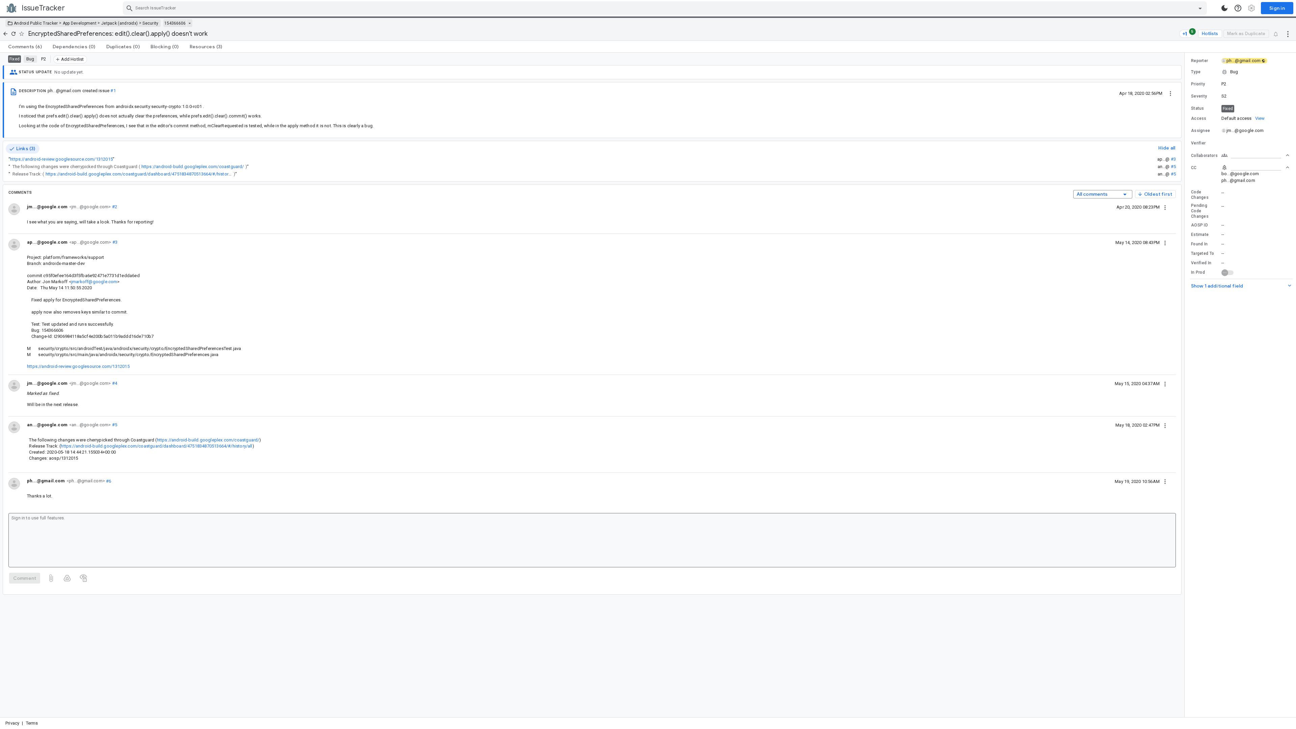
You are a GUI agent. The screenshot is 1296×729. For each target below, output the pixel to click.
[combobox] (665, 8)
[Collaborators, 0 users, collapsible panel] (1255, 155)
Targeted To (1202, 253)
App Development (80, 23)
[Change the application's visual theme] (1224, 8)
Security (150, 23)
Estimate (1200, 234)
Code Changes (1200, 195)
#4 (114, 383)
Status (1197, 108)
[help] (1238, 8)
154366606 (175, 23)
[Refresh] (13, 34)
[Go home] (5, 34)
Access (1199, 118)
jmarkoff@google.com (94, 281)
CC (1194, 167)
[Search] (130, 8)
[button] (1240, 72)
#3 (1173, 159)
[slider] (1185, 385)
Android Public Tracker (36, 23)
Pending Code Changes (1200, 211)
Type (1195, 72)
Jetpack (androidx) (119, 23)
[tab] (25, 46)
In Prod (1198, 272)
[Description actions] (1170, 93)
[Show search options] (1200, 8)
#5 (1173, 166)
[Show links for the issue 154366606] (189, 23)
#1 (112, 90)
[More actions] (1287, 33)
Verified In (1201, 263)
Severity (1199, 96)
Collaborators (1204, 155)
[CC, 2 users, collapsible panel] (1255, 167)
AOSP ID (1199, 225)
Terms (32, 723)
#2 (114, 206)
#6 (108, 480)
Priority (1198, 84)
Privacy (12, 723)
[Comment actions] (1165, 206)
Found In (1199, 244)
